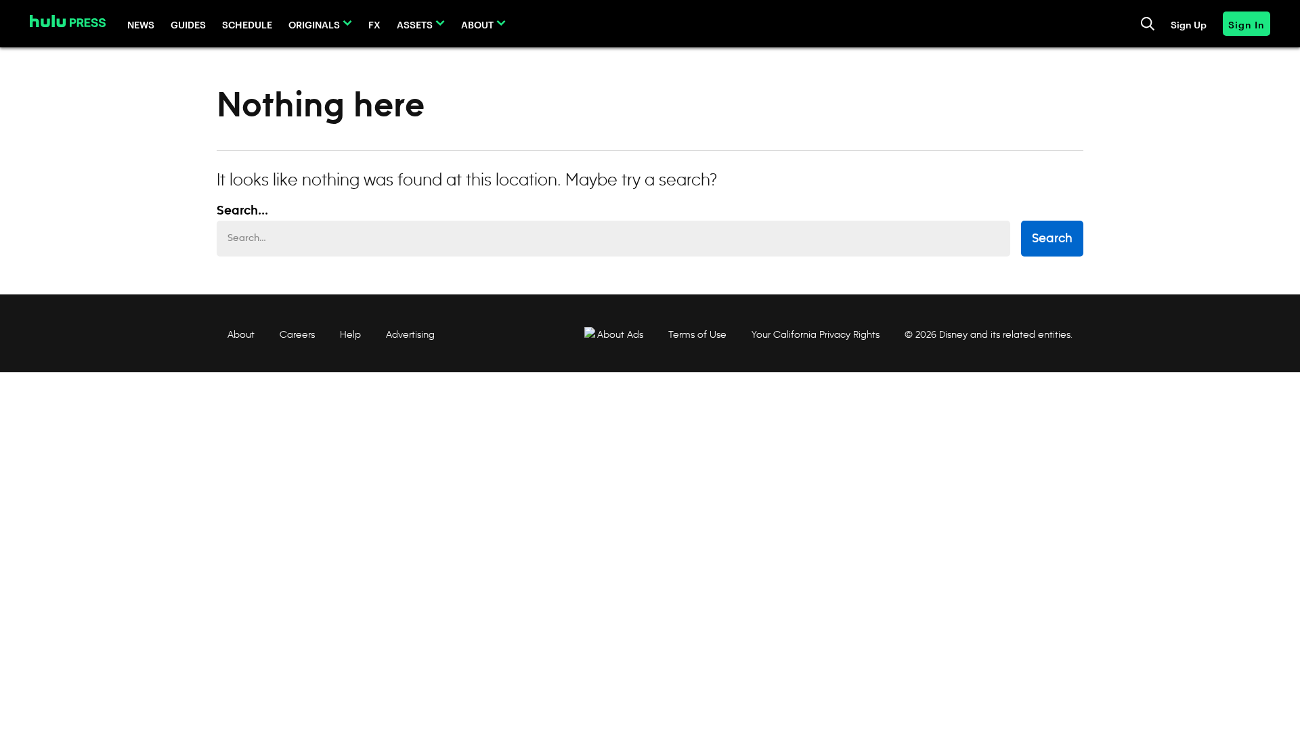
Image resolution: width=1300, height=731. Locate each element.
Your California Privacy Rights (816, 334)
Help (350, 334)
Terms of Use (697, 334)
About (477, 24)
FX (374, 24)
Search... (242, 211)
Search (1052, 239)
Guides (188, 24)
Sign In (1246, 24)
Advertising (410, 334)
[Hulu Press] (68, 21)
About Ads (620, 334)
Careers (297, 334)
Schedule (247, 24)
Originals (314, 24)
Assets (415, 24)
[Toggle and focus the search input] (1147, 23)
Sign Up (1189, 24)
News (140, 24)
